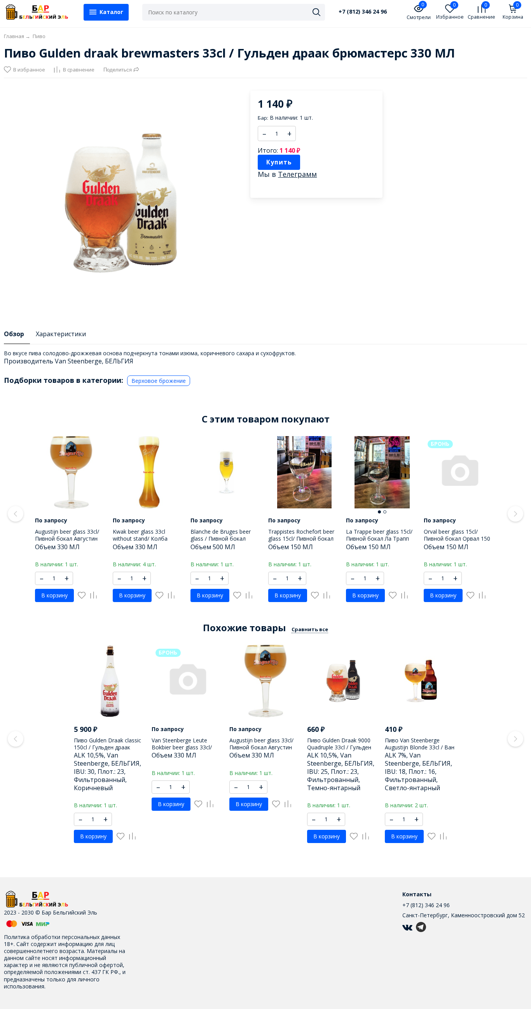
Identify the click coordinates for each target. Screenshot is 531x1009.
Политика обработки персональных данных (62, 937)
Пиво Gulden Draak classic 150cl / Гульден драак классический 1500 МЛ (107, 747)
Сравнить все (310, 629)
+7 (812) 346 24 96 (363, 11)
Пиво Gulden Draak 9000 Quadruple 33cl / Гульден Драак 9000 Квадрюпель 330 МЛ (339, 751)
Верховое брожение (158, 380)
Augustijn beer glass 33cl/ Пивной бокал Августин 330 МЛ (67, 538)
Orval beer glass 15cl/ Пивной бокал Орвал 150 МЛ (457, 538)
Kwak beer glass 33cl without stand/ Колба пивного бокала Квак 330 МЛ (146, 542)
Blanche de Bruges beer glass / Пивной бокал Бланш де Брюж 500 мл (221, 538)
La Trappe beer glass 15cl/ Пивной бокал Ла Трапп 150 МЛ (379, 538)
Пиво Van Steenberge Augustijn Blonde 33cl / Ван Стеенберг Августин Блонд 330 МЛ (420, 751)
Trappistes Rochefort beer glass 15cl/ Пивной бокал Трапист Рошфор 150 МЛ (301, 538)
